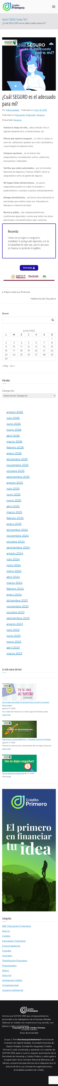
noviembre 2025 (17, 465)
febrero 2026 (15, 447)
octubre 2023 (15, 612)
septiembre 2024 (18, 547)
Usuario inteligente (12, 990)
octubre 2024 (15, 541)
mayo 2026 (13, 429)
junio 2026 (13, 424)
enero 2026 (14, 453)
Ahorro (6, 931)
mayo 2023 (13, 641)
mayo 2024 (13, 571)
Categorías (8, 391)
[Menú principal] (54, 7)
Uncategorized (10, 985)
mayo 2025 (13, 500)
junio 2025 (13, 494)
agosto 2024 (14, 553)
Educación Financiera (25, 115)
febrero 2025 (15, 518)
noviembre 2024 (17, 535)
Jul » (12, 366)
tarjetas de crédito (12, 980)
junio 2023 (13, 635)
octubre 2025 (15, 471)
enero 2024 (14, 594)
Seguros (41, 115)
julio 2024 (13, 559)
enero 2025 (14, 524)
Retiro (5, 970)
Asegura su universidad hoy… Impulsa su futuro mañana (26, 739)
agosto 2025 (14, 482)
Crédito (6, 936)
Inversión (7, 955)
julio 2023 (13, 630)
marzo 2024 (14, 582)
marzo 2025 (14, 512)
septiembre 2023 (18, 618)
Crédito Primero (37, 1028)
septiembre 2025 (18, 477)
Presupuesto (9, 965)
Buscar (5, 313)
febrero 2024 (15, 588)
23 (6, 354)
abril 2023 (13, 647)
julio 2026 (13, 418)
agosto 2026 (14, 412)
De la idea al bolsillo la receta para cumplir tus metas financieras (25, 703)
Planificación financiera (14, 960)
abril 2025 (13, 506)
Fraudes (6, 951)
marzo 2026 (14, 441)
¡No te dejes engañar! (11, 773)
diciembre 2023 (17, 600)
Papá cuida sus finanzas (17, 292)
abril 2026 (13, 435)
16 (6, 350)
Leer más (6, 714)
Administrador (13, 110)
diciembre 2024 (17, 529)
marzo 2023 (14, 653)
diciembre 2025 (17, 459)
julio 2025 (13, 488)
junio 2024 (13, 565)
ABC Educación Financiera (16, 926)
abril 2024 (13, 577)
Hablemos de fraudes (42, 298)
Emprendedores (11, 946)
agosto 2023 (14, 624)
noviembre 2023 (17, 606)
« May (5, 366)
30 (6, 358)
